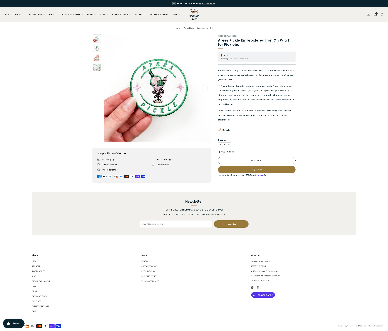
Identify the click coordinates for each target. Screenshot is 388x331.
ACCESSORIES (35, 14)
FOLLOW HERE (207, 3)
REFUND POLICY (148, 271)
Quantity (222, 140)
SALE (175, 14)
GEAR (102, 14)
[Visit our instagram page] (258, 287)
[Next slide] (205, 88)
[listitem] (194, 3)
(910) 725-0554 (258, 266)
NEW (7, 14)
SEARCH (145, 261)
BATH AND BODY (120, 14)
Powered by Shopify (345, 326)
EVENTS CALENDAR (159, 14)
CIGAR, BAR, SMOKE (70, 14)
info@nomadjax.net (260, 261)
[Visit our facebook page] (252, 287)
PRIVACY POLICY (149, 266)
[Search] (381, 14)
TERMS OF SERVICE (150, 281)
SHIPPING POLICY (149, 276)
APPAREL (17, 14)
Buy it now (257, 169)
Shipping (224, 59)
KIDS (51, 14)
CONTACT (140, 14)
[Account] (368, 14)
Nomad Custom (227, 35)
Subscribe (231, 224)
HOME (90, 14)
